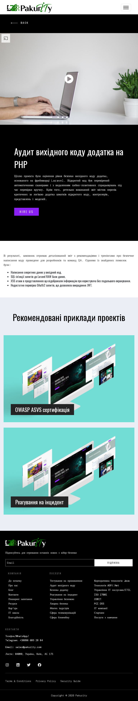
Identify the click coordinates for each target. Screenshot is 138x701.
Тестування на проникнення (66, 580)
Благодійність (15, 617)
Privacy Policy (46, 681)
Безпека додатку (59, 590)
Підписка (113, 562)
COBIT (97, 599)
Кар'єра (12, 608)
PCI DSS (99, 603)
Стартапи (99, 612)
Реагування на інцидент (63, 594)
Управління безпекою (62, 599)
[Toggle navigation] (126, 7)
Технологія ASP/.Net (106, 585)
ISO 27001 (100, 594)
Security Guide (70, 681)
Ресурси (12, 603)
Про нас (13, 585)
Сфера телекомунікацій (63, 612)
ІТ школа (13, 612)
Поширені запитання (20, 599)
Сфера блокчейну (59, 617)
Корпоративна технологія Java (112, 580)
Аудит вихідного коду (62, 585)
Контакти (13, 594)
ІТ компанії (100, 608)
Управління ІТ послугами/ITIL (112, 590)
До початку (15, 580)
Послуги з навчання (105, 617)
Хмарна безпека (59, 603)
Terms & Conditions (18, 681)
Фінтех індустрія (59, 608)
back (24, 22)
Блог (10, 590)
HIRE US (26, 212)
